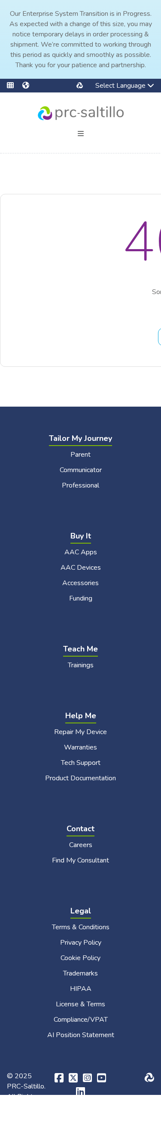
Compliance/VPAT (81, 1019)
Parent (80, 454)
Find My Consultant (80, 860)
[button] (14, 85)
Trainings (81, 665)
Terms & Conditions (80, 927)
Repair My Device (80, 732)
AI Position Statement (80, 1035)
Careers (80, 845)
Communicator (81, 470)
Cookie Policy (80, 958)
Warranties (80, 747)
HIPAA (80, 988)
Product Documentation (80, 778)
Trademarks (80, 973)
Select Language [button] (114, 86)
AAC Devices (81, 567)
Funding (80, 598)
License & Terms (80, 1004)
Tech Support (80, 762)
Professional (80, 485)
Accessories (80, 583)
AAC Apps (80, 552)
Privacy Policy (80, 942)
